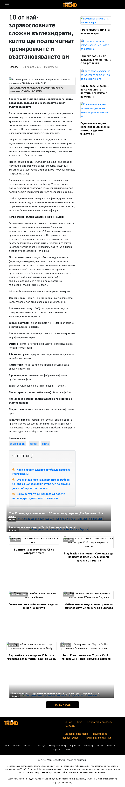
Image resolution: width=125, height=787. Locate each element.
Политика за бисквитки (98, 737)
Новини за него (19, 594)
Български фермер (57, 745)
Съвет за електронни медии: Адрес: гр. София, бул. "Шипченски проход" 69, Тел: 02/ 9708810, (51, 778)
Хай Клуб (40, 745)
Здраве (14, 66)
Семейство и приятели (99, 722)
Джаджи (68, 539)
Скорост (13, 530)
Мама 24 (111, 745)
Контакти (70, 725)
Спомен (67, 749)
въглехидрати (17, 443)
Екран (12, 519)
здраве (34, 443)
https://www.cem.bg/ (62, 782)
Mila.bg (100, 745)
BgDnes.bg (75, 745)
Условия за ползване (76, 733)
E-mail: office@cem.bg (106, 778)
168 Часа (28, 745)
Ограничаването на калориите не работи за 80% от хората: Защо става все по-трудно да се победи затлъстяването (41, 484)
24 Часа (16, 745)
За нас (68, 722)
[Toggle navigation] (7, 4)
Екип (79, 722)
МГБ (7, 745)
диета (45, 443)
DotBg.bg (88, 745)
